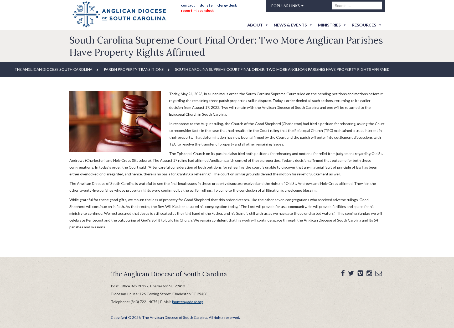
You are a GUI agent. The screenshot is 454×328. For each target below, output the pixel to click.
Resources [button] (364, 24)
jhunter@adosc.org (187, 301)
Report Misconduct (197, 10)
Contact (188, 5)
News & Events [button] (290, 24)
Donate (206, 5)
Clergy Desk (227, 5)
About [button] (255, 24)
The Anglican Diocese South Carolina (53, 69)
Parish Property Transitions (134, 69)
